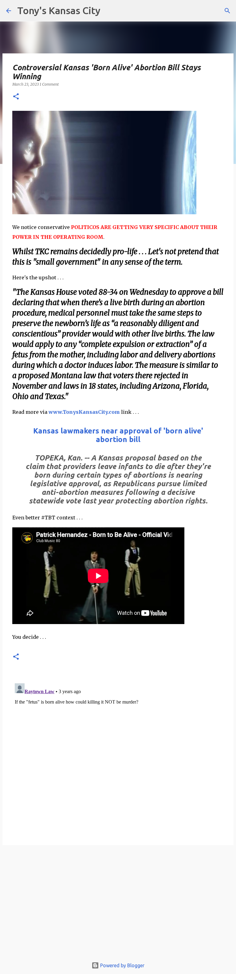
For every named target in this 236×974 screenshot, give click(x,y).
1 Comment (49, 84)
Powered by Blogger (121, 965)
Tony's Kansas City (58, 10)
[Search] (227, 10)
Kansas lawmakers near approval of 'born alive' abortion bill (118, 435)
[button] (16, 97)
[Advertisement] (118, 905)
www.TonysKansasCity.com (84, 412)
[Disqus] (118, 757)
